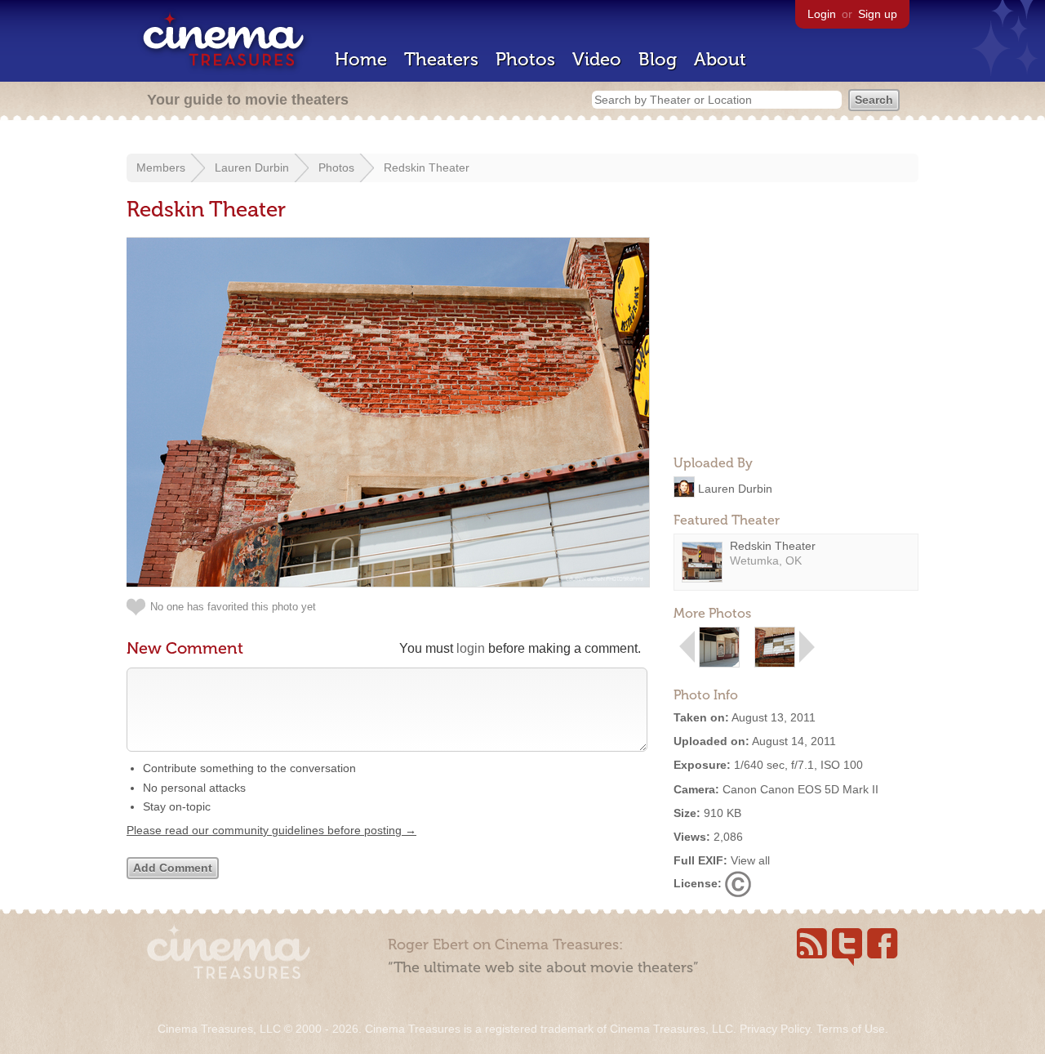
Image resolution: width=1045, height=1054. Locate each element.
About (720, 59)
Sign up (877, 13)
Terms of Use (850, 1028)
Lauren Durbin (252, 167)
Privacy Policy (775, 1028)
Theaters (441, 59)
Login (821, 13)
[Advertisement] (796, 340)
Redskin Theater (426, 167)
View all (750, 860)
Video (596, 59)
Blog (657, 59)
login (470, 648)
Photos (525, 59)
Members (160, 167)
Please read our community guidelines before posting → (271, 830)
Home (361, 59)
